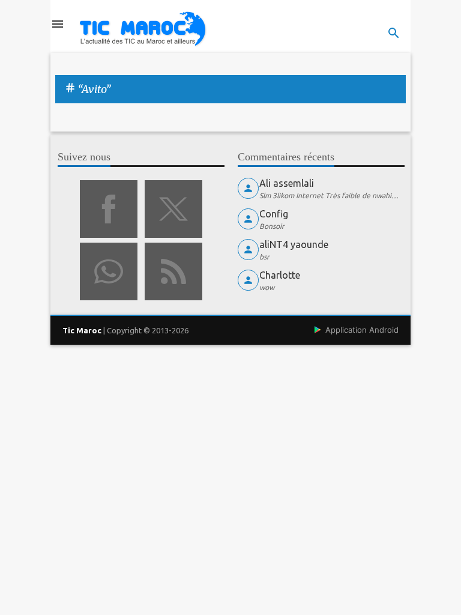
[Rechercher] (394, 33)
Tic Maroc (81, 330)
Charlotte (279, 275)
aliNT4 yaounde (293, 244)
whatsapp (108, 271)
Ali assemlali (286, 183)
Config (273, 213)
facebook (108, 209)
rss (173, 271)
